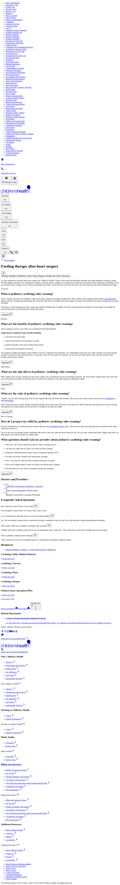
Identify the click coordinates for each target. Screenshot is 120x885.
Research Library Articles (15, 113)
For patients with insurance (16, 77)
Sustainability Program (14, 679)
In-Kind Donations (13, 153)
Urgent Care (10, 7)
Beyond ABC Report (13, 140)
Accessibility (10, 840)
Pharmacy (9, 13)
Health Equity (11, 669)
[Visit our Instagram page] (8, 632)
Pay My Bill (10, 66)
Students (9, 147)
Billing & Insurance (13, 64)
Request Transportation (14, 96)
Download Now (12, 26)
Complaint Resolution (14, 875)
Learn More (10, 106)
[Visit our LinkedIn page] (13, 632)
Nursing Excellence (13, 115)
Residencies (10, 130)
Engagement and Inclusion (15, 666)
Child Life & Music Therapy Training (20, 134)
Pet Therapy (10, 149)
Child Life (9, 60)
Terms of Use (11, 868)
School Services (11, 54)
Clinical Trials (11, 111)
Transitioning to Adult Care (16, 56)
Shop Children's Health (14, 830)
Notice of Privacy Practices (16, 866)
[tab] (5, 276)
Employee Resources (13, 719)
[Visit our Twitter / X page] (5, 632)
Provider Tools (11, 100)
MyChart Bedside (12, 35)
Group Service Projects (14, 151)
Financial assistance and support (17, 777)
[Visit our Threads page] (16, 632)
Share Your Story (12, 85)
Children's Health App (14, 32)
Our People (10, 675)
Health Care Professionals (15, 121)
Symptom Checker (12, 24)
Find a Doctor (11, 18)
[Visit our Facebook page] (2, 632)
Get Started (10, 142)
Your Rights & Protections (15, 73)
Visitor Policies (11, 45)
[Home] (60, 189)
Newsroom (10, 743)
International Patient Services (16, 877)
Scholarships (10, 136)
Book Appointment (13, 3)
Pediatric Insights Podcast (15, 117)
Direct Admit (10, 94)
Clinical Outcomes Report (15, 104)
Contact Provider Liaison (15, 98)
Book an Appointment (14, 20)
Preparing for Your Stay (14, 41)
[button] (60, 506)
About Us (9, 662)
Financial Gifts (11, 155)
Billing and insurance (11, 764)
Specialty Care (11, 9)
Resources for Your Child (15, 51)
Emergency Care (12, 5)
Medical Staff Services (14, 102)
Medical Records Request (15, 79)
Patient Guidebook (12, 37)
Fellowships (10, 128)
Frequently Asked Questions (16, 30)
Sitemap (9, 837)
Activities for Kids (12, 58)
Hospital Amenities (13, 39)
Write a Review (11, 83)
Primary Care (10, 11)
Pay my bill (10, 773)
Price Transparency (13, 75)
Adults (8, 144)
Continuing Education (14, 125)
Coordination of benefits (15, 787)
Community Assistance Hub (16, 49)
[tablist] (60, 276)
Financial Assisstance (13, 70)
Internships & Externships (15, 123)
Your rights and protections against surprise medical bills (26, 783)
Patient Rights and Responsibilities (18, 864)
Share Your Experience (14, 81)
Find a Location (11, 16)
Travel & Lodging (12, 62)
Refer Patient (10, 90)
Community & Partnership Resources (19, 47)
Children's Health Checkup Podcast (19, 138)
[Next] (3, 273)
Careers (8, 716)
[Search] (16, 252)
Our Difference (11, 672)
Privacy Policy (11, 871)
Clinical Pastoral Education (16, 132)
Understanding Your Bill (15, 68)
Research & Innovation (14, 109)
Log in (8, 28)
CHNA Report (11, 879)
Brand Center (11, 746)
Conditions (10, 22)
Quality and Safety (12, 873)
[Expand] (35, 506)
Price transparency (12, 790)
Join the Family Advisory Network (18, 87)
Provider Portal (11, 92)
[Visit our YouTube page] (10, 632)
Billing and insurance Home (16, 770)
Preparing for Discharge (14, 43)
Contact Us (10, 833)
